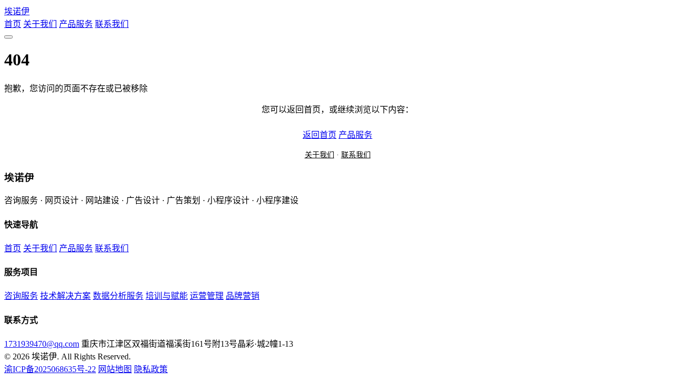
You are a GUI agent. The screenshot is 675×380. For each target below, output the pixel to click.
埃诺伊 (17, 11)
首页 (12, 24)
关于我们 (40, 24)
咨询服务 (21, 295)
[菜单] (8, 37)
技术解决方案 (65, 295)
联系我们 (112, 24)
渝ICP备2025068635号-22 (50, 369)
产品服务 (76, 24)
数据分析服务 (118, 295)
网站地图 (115, 369)
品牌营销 (242, 295)
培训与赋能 (167, 295)
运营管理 (207, 295)
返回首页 (319, 134)
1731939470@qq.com (41, 343)
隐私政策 (151, 369)
